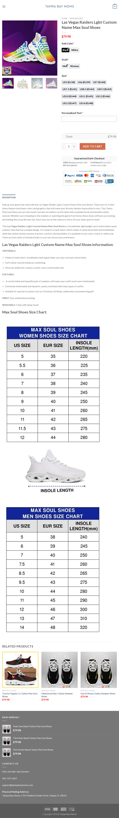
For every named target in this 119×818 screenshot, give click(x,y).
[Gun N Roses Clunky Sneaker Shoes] (99, 670)
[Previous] (7, 48)
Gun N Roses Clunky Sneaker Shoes (98, 693)
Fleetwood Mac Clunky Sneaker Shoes (57, 695)
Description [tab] (9, 197)
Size (64, 75)
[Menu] (4, 6)
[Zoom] (6, 72)
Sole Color (68, 43)
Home (64, 18)
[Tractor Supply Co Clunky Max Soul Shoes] (20, 670)
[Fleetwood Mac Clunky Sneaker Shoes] (59, 670)
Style (65, 59)
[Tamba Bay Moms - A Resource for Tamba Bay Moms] (59, 6)
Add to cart (92, 146)
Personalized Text (72, 113)
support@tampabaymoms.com (17, 785)
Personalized (76, 18)
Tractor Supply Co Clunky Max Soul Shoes (19, 695)
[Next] (52, 48)
